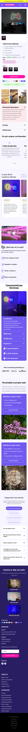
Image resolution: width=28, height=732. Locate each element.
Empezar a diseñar (13, 410)
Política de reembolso (6, 706)
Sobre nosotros (14, 725)
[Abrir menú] (2, 4)
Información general (6, 697)
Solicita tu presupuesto (6, 679)
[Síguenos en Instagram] (5, 664)
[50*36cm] (5, 69)
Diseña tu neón (4, 677)
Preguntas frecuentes (6, 708)
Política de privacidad (6, 699)
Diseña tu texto (14, 721)
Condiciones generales (6, 702)
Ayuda (14, 728)
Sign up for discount (10, 655)
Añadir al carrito (14, 76)
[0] (25, 5)
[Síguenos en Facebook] (2, 664)
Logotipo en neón (5, 686)
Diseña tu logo (14, 723)
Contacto (3, 693)
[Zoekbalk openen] (20, 5)
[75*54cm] (10, 69)
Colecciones (4, 682)
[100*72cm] (16, 69)
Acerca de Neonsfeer (6, 695)
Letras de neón (4, 684)
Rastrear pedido (5, 711)
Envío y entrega (5, 704)
